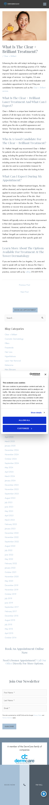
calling (27, 271)
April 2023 (9, 515)
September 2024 (12, 463)
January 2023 (10, 528)
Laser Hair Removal (13, 360)
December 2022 (12, 533)
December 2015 (11, 615)
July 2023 (8, 502)
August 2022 (10, 546)
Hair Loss (8, 352)
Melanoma (9, 365)
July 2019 (8, 598)
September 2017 (12, 607)
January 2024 (10, 480)
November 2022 (12, 537)
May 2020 (9, 580)
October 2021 (10, 572)
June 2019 (9, 602)
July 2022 (8, 550)
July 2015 (8, 624)
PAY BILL (39, 785)
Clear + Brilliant (10, 56)
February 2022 (11, 563)
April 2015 (9, 633)
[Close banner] (45, 374)
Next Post (24, 291)
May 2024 (9, 467)
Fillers (7, 343)
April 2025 (9, 437)
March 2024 (10, 476)
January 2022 (10, 567)
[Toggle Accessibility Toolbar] (44, 794)
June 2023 (9, 506)
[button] (25, 310)
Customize (23, 428)
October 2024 (11, 458)
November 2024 (12, 454)
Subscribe (9, 726)
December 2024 (12, 450)
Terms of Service (7, 718)
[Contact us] (24, 785)
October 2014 (10, 637)
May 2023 (9, 511)
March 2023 (10, 519)
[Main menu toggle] (45, 4)
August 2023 (10, 498)
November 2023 (12, 489)
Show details (36, 413)
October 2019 (10, 594)
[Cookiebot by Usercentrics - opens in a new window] (30, 374)
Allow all (24, 420)
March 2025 (10, 441)
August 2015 (10, 620)
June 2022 (9, 554)
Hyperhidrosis (10, 356)
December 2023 (12, 484)
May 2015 (9, 628)
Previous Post (24, 284)
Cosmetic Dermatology (14, 338)
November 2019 (11, 589)
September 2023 (12, 493)
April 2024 (9, 471)
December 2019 (11, 585)
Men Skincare (10, 369)
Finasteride (9, 347)
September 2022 (12, 541)
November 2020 (12, 576)
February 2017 (11, 611)
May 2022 (9, 559)
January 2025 (10, 445)
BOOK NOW (10, 785)
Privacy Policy (37, 715)
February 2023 (11, 524)
